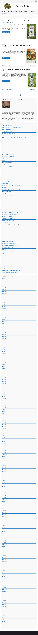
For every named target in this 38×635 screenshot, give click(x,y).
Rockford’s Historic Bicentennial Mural (8, 199)
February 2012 (4, 602)
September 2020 (4, 409)
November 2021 (4, 383)
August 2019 (4, 433)
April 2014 (3, 553)
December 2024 (4, 313)
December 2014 (4, 538)
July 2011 (3, 615)
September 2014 (4, 544)
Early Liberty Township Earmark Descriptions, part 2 (10, 139)
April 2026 (3, 283)
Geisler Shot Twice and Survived (7, 135)
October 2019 (4, 430)
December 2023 (4, 336)
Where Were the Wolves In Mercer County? (9, 239)
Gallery (12, 11)
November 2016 (4, 495)
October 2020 (4, 407)
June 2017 (3, 482)
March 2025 (4, 308)
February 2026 (4, 287)
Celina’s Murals (4, 187)
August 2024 (4, 321)
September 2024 (4, 319)
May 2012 (3, 596)
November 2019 (4, 428)
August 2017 (4, 478)
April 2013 (3, 576)
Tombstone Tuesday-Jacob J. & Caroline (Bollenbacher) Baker (11, 251)
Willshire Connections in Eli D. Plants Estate (8, 230)
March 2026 (4, 285)
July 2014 (3, 548)
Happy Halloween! (5, 164)
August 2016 (4, 501)
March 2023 (4, 353)
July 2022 (3, 368)
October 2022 (4, 362)
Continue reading (6, 32)
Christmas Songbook (6, 65)
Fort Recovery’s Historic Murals (7, 197)
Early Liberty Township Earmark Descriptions (9, 141)
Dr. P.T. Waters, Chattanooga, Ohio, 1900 (8, 133)
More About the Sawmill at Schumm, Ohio (8, 218)
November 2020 (4, 405)
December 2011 (4, 606)
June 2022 (3, 370)
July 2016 (3, 503)
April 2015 (3, 531)
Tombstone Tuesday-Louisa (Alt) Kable (8, 156)
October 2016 (4, 497)
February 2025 (4, 310)
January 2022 (4, 379)
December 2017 (4, 471)
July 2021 (3, 390)
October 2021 (4, 385)
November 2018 (4, 450)
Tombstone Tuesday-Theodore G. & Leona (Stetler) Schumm (11, 270)
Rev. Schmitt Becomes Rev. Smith (7, 168)
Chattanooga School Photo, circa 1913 (8, 237)
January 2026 (4, 289)
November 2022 (4, 360)
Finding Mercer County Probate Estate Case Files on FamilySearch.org (12, 224)
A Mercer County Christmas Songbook (18, 45)
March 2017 (4, 488)
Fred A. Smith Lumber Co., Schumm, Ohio (8, 222)
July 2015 (3, 525)
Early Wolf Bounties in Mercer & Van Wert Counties (10, 245)
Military (16, 11)
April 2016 (3, 508)
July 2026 (3, 278)
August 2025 (4, 298)
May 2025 (3, 304)
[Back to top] (36, 629)
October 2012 (4, 587)
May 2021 (3, 394)
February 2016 (4, 512)
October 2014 (4, 542)
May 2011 (3, 619)
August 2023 (4, 343)
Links (2, 13)
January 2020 (4, 424)
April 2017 (3, 486)
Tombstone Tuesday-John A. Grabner (8, 220)
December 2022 (4, 358)
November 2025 (4, 293)
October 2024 (4, 317)
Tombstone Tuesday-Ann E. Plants (7, 247)
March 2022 (4, 375)
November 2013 (4, 563)
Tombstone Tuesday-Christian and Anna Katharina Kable (11, 189)
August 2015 (4, 523)
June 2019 (3, 437)
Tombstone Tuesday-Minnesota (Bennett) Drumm (9, 172)
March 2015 (4, 533)
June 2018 (3, 460)
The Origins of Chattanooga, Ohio (7, 266)
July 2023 (3, 345)
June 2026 (3, 280)
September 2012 (4, 589)
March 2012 (4, 600)
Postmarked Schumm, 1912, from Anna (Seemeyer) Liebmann (11, 127)
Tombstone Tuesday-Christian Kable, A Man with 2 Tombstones (12, 185)
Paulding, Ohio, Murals (5, 170)
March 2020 (4, 420)
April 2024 (3, 328)
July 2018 (3, 458)
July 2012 (3, 593)
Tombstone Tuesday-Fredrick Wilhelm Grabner (9, 214)
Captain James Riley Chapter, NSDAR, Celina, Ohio (9, 208)
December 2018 (4, 448)
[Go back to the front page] (19, 6)
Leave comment (33, 65)
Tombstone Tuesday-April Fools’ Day (7, 257)
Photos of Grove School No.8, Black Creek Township (10, 272)
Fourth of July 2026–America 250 (7, 131)
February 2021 (4, 400)
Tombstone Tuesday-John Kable (7, 195)
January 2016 (4, 514)
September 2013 (4, 566)
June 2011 (3, 617)
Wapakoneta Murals (5, 183)
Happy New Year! (4, 150)
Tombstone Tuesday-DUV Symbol (7, 226)
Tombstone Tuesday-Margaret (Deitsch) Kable (9, 179)
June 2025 (3, 302)
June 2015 (3, 527)
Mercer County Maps (31, 11)
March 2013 (4, 578)
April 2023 (3, 351)
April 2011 (3, 621)
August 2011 (4, 613)
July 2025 (3, 300)
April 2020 (3, 418)
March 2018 (4, 465)
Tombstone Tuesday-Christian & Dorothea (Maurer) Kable (11, 201)
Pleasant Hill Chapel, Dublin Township (8, 143)
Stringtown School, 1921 (6, 158)
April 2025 (3, 306)
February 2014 (4, 557)
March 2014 (4, 555)
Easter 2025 (4, 249)
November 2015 (4, 518)
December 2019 (4, 426)
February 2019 (4, 445)
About (5, 11)
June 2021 (3, 392)
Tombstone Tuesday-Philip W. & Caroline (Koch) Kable (10, 166)
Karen (7, 22)
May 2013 (3, 574)
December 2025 (4, 291)
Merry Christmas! (4, 152)
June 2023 (3, 347)
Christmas (9, 46)
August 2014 (4, 546)
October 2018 (4, 452)
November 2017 (4, 473)
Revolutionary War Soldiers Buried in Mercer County (10, 212)
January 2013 (4, 581)
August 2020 (4, 411)
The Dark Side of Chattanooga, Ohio (7, 259)
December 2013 (4, 561)
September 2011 (4, 611)
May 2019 (3, 439)
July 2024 (3, 323)
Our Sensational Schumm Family (7, 125)
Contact (5, 13)
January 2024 (4, 334)
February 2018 (4, 467)
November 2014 (4, 540)
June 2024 (3, 325)
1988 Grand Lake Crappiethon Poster (8, 181)
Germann (12, 22)
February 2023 (4, 355)
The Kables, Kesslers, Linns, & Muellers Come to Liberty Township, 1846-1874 (14, 137)
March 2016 (4, 510)
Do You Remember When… (6, 228)
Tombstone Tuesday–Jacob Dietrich (17, 21)
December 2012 (4, 583)
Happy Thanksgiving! (5, 154)
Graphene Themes (8, 633)
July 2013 (3, 570)
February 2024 (4, 332)
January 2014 (4, 559)
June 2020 (3, 415)
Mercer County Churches (23, 11)
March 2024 (4, 330)
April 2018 (3, 463)
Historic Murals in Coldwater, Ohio (7, 191)
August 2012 (4, 591)
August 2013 (4, 568)
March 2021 (4, 398)
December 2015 (4, 516)
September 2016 (4, 499)
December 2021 (4, 381)
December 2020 (4, 403)
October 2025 (4, 295)
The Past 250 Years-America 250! (7, 129)
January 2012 (4, 604)
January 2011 (4, 626)
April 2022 (3, 373)
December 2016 (4, 493)
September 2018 (4, 454)
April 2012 (3, 598)
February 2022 (4, 377)
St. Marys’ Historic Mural (5, 193)
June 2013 (3, 572)
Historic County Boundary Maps (7, 162)
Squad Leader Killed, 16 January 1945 (7, 255)
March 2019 (4, 443)
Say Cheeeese (4, 253)
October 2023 (4, 340)
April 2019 (3, 441)
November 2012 (4, 585)
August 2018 (4, 456)
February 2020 (4, 422)
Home (2, 11)
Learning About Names (5, 268)
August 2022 (4, 366)
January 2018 (4, 469)
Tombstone (11, 89)
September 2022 (4, 364)
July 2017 (3, 480)
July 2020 (3, 413)
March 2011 (4, 623)
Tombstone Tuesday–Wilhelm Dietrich (18, 69)
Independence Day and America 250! (7, 216)
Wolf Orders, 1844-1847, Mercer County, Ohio (9, 243)
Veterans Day (4, 160)
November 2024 (4, 315)
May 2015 (3, 529)
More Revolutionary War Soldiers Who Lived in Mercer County (11, 210)
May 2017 (3, 484)
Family (8, 11)
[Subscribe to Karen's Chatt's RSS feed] (1, 1)
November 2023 (4, 338)
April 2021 (3, 396)
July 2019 (3, 435)
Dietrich (9, 22)
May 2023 (3, 349)
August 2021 (4, 388)
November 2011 (4, 608)
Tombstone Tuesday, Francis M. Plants (8, 241)
